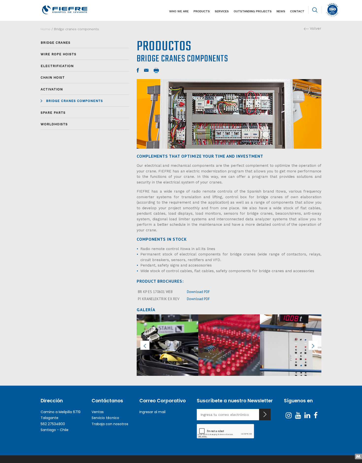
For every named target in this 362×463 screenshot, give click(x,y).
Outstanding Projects (253, 11)
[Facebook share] (138, 70)
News (281, 11)
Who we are (179, 11)
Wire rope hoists (58, 54)
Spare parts (53, 112)
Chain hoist (53, 77)
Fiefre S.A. (73, 10)
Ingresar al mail (152, 411)
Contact (297, 11)
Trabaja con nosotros (110, 423)
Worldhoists (54, 124)
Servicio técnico (105, 417)
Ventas (98, 411)
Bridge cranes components (74, 101)
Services (222, 11)
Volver (315, 28)
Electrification (57, 66)
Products (202, 11)
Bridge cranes (55, 42)
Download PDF (198, 291)
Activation (52, 89)
